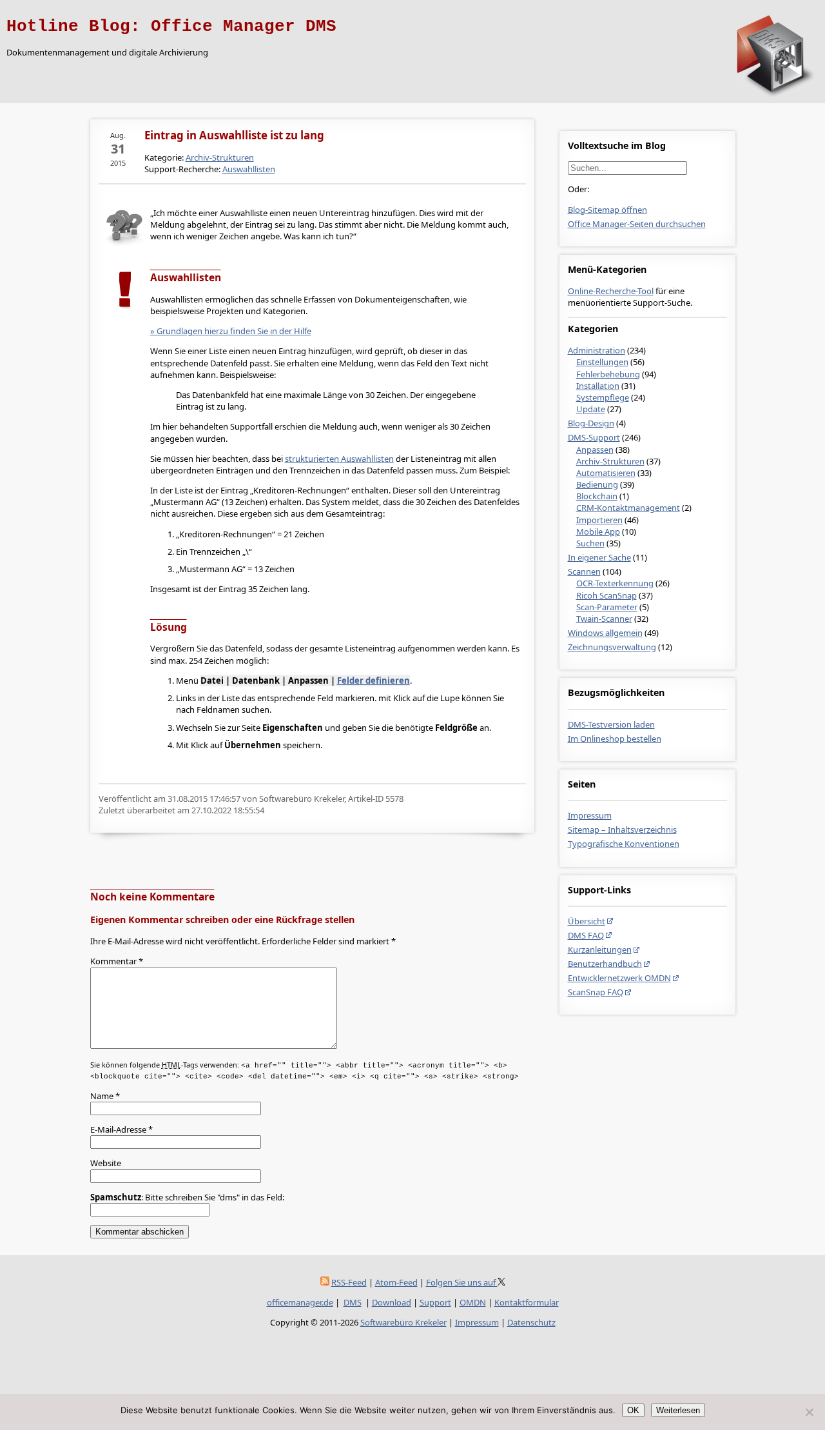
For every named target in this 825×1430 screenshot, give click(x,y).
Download (391, 1302)
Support (435, 1302)
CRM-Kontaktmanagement (628, 507)
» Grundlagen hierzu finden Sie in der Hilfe (230, 331)
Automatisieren (606, 473)
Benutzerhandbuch (605, 963)
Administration (596, 350)
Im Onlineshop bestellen (614, 738)
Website (105, 1163)
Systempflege (602, 397)
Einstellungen (602, 362)
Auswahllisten (248, 169)
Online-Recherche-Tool (611, 291)
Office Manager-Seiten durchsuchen (637, 224)
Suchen (590, 543)
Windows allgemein (605, 633)
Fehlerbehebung (608, 374)
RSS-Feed (349, 1282)
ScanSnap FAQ (595, 992)
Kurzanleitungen (600, 949)
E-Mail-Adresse (121, 1129)
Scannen (584, 571)
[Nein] (808, 1411)
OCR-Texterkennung (615, 583)
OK (633, 1410)
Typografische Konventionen (623, 843)
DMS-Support (594, 437)
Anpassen (595, 449)
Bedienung (597, 484)
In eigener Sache (599, 557)
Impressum (590, 815)
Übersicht (586, 921)
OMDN (473, 1302)
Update (590, 409)
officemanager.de (300, 1302)
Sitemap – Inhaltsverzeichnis (622, 829)
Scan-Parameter (606, 607)
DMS (353, 1302)
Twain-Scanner (604, 618)
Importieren (599, 520)
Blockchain (596, 496)
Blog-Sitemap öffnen (607, 209)
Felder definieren (373, 680)
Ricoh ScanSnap (606, 595)
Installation (597, 386)
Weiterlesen (678, 1410)
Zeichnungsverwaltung (612, 647)
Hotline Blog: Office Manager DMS (171, 26)
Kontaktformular (526, 1302)
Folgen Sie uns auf (462, 1282)
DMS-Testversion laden (611, 724)
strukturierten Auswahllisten (339, 458)
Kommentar (116, 961)
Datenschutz (531, 1322)
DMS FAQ (586, 935)
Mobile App (598, 531)
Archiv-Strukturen (610, 461)
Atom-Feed (396, 1282)
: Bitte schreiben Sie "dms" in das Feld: (187, 1197)
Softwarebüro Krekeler (403, 1322)
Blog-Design (591, 423)
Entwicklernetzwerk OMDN (619, 978)
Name (105, 1096)
